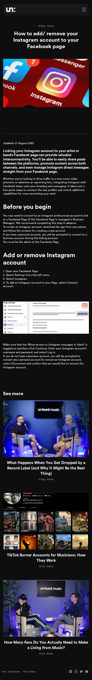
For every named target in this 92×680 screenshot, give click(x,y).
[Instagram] (75, 671)
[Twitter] (81, 671)
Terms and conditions (11, 672)
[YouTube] (86, 671)
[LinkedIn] (70, 671)
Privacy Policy (29, 672)
